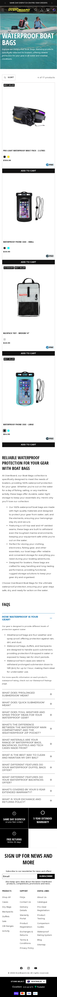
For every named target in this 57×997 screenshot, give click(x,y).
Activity (6, 931)
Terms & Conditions (25, 942)
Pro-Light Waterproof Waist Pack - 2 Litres (24, 150)
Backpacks (7, 911)
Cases (5, 902)
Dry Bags (6, 907)
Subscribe (46, 876)
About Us (41, 897)
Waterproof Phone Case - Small (18, 242)
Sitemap (41, 944)
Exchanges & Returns (26, 933)
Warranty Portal (24, 917)
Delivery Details (24, 909)
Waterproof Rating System (44, 933)
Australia (36, 981)
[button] (36, 10)
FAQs (22, 897)
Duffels (5, 916)
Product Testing (41, 917)
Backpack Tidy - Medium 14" (16, 333)
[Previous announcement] (5, 3)
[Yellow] (8, 157)
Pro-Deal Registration (43, 909)
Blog (39, 940)
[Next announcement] (52, 3)
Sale (4, 921)
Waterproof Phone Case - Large (18, 424)
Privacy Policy (27, 948)
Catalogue (42, 902)
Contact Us (25, 902)
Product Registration (26, 925)
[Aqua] (8, 248)
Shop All (6, 897)
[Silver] (4, 339)
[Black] (4, 157)
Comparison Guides (43, 925)
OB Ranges (8, 926)
